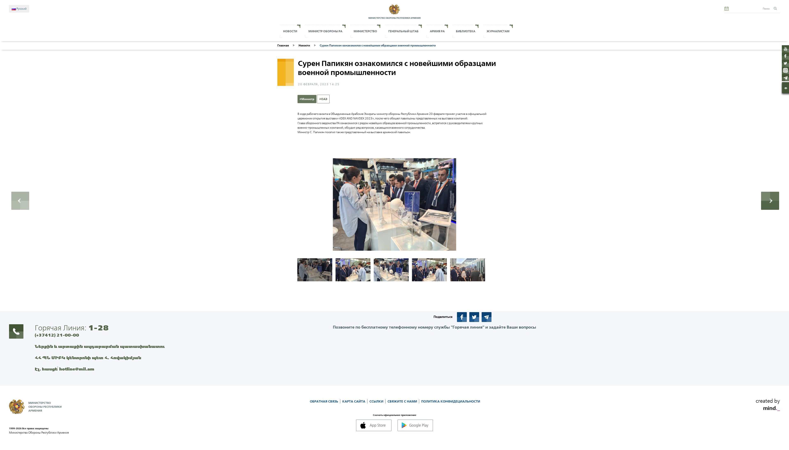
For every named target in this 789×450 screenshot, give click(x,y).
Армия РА (437, 31)
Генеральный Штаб (403, 31)
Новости (290, 31)
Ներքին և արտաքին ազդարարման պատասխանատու (100, 346)
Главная (283, 45)
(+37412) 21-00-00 (57, 335)
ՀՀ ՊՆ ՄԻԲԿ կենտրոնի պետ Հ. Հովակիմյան (88, 357)
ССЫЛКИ (376, 401)
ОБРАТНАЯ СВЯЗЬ (324, 401)
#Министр (307, 99)
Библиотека (465, 31)
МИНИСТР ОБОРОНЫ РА (325, 31)
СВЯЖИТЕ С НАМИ (403, 401)
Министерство (365, 31)
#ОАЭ (323, 99)
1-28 (98, 327)
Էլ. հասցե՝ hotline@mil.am (64, 369)
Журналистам (498, 31)
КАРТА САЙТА (354, 401)
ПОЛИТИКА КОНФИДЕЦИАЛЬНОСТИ (450, 401)
